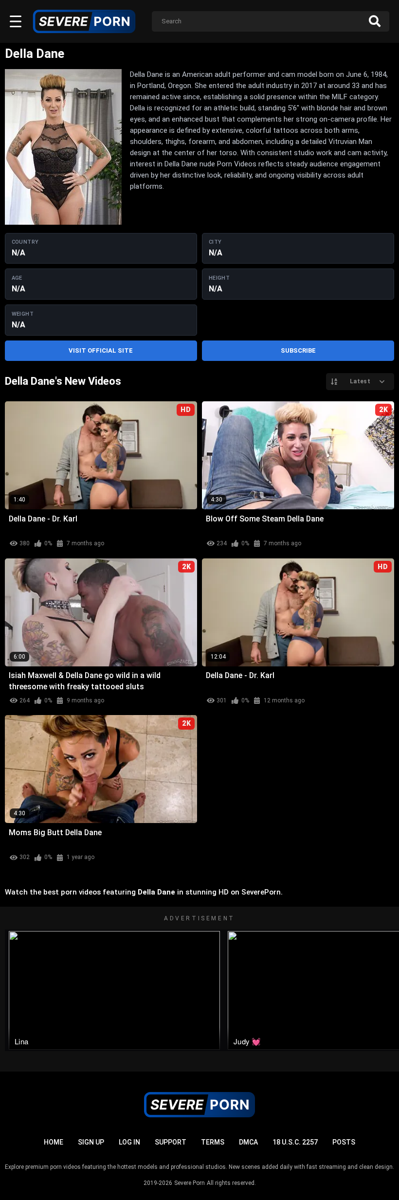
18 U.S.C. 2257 (295, 1142)
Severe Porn (189, 1183)
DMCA (248, 1142)
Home (53, 1142)
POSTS (343, 1142)
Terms (212, 1142)
